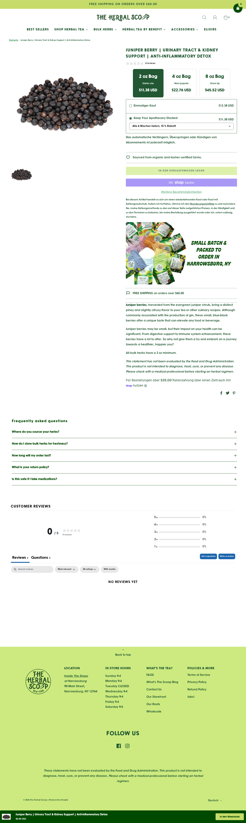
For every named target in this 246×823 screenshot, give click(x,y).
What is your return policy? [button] (30, 467)
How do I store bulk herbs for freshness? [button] (40, 443)
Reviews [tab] (20, 557)
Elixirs (210, 29)
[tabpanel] (123, 594)
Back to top (123, 655)
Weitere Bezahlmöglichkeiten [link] (181, 192)
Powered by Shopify (58, 800)
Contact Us (154, 689)
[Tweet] (227, 393)
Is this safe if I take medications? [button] (34, 479)
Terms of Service (198, 675)
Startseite (13, 40)
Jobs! (190, 697)
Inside (76, 676)
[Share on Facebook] (220, 393)
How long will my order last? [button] (31, 455)
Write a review (227, 556)
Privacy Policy (197, 682)
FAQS (150, 675)
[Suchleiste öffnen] (206, 17)
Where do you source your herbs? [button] (35, 432)
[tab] (41, 558)
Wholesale (153, 711)
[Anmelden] (217, 17)
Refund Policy (196, 689)
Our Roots (153, 704)
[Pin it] (233, 393)
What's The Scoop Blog (162, 682)
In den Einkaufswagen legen (181, 171)
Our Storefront (156, 697)
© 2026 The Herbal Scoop (35, 800)
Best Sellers (38, 29)
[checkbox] (109, 569)
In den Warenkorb (230, 817)
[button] (21, 174)
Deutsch (213, 800)
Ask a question (208, 556)
